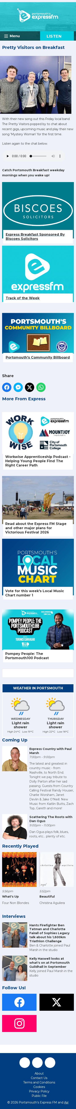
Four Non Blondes (15, 903)
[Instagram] (50, 1062)
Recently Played (20, 846)
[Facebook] (24, 1062)
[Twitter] (37, 1062)
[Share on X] (29, 387)
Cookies (39, 1087)
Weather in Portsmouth (38, 688)
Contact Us (39, 1078)
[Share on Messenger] (18, 387)
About (39, 1073)
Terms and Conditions (39, 1082)
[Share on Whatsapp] (41, 387)
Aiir (66, 1102)
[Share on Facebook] (6, 387)
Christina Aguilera (52, 903)
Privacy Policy (39, 1091)
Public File (39, 1096)
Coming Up (14, 740)
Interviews (14, 916)
